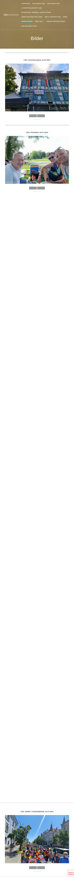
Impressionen (27, 21)
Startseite (25, 3)
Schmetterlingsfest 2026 (31, 8)
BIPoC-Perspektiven (53, 17)
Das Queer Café (53, 3)
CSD (11, 15)
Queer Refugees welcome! (32, 17)
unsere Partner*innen (55, 21)
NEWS (65, 17)
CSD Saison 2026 (38, 3)
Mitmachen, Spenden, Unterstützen (36, 12)
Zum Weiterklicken (29, 26)
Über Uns (38, 21)
